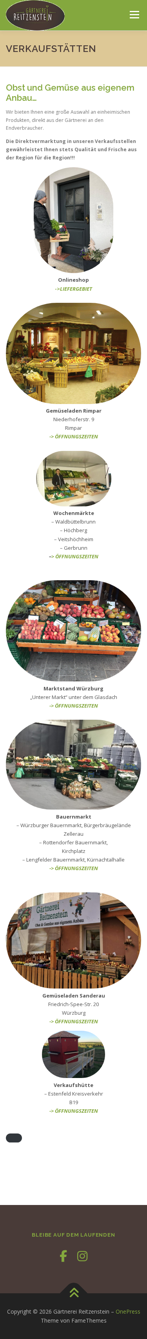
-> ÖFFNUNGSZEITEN (73, 436)
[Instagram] (82, 1256)
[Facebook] (63, 1256)
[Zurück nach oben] (73, 1293)
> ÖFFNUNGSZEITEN (74, 556)
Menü (133, 14)
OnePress (128, 1311)
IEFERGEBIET (77, 288)
